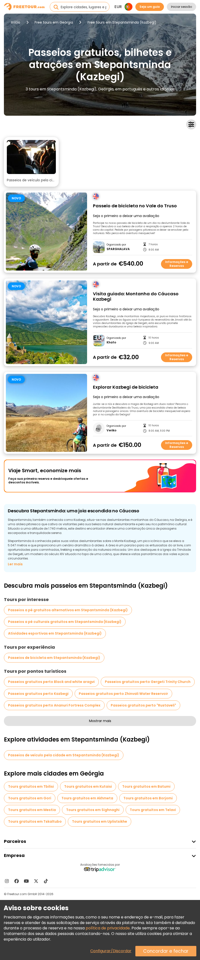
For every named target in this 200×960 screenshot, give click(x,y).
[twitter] (36, 881)
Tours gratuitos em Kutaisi (88, 786)
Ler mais (15, 564)
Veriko (111, 430)
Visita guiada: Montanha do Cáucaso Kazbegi (136, 296)
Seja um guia (150, 7)
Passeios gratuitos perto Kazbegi (38, 693)
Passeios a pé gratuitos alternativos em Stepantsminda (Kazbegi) (68, 610)
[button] (31, 162)
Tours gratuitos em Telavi (153, 809)
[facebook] (17, 881)
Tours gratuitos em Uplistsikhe (99, 821)
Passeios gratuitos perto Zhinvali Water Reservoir (123, 693)
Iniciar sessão (181, 7)
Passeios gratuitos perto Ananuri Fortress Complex (54, 705)
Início (15, 22)
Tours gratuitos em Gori (29, 798)
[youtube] (26, 881)
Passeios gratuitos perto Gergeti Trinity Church (147, 681)
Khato (111, 342)
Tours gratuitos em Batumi (146, 786)
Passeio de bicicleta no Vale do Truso (135, 206)
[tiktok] (46, 881)
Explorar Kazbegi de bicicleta (125, 387)
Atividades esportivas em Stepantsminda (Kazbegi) (55, 633)
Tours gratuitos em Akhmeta (87, 798)
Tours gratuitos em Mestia (32, 809)
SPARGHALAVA (118, 249)
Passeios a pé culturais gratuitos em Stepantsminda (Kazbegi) (64, 621)
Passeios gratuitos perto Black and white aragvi (51, 681)
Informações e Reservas (176, 264)
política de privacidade (108, 928)
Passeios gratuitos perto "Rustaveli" (143, 705)
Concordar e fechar (166, 951)
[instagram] (7, 881)
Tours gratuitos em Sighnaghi (93, 809)
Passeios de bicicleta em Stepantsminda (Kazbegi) (54, 657)
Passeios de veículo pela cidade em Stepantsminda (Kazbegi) (63, 755)
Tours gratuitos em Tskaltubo (35, 821)
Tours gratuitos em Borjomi (148, 798)
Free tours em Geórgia (54, 22)
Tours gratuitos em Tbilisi (31, 786)
